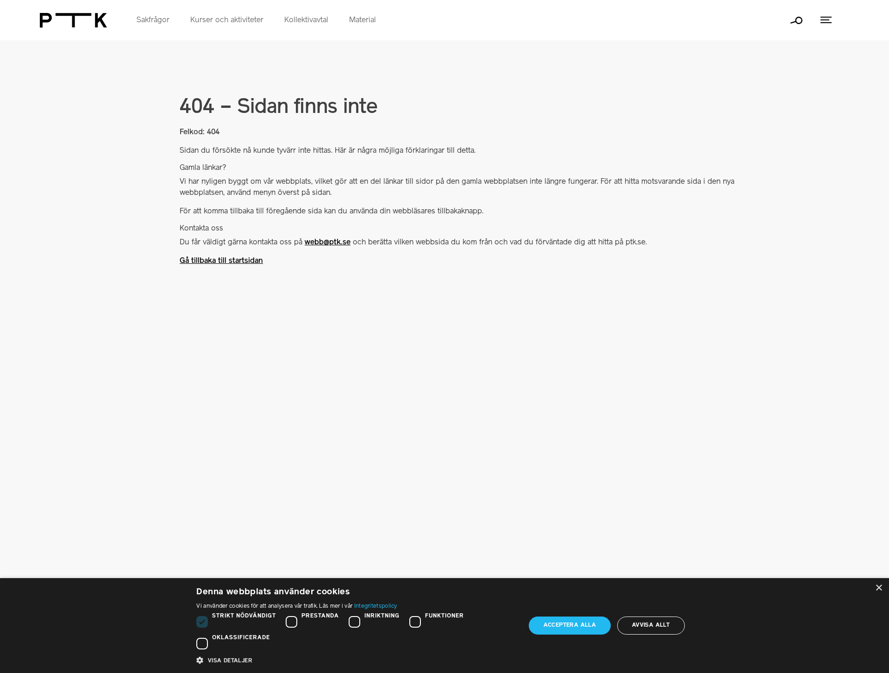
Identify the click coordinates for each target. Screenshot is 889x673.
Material (362, 20)
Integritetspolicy (375, 606)
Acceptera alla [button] (570, 625)
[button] (356, 660)
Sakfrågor (153, 20)
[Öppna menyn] (826, 20)
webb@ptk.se (328, 242)
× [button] (878, 588)
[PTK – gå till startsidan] (73, 20)
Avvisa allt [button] (651, 625)
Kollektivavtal (306, 20)
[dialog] (444, 625)
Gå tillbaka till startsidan (221, 261)
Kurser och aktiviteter (226, 20)
